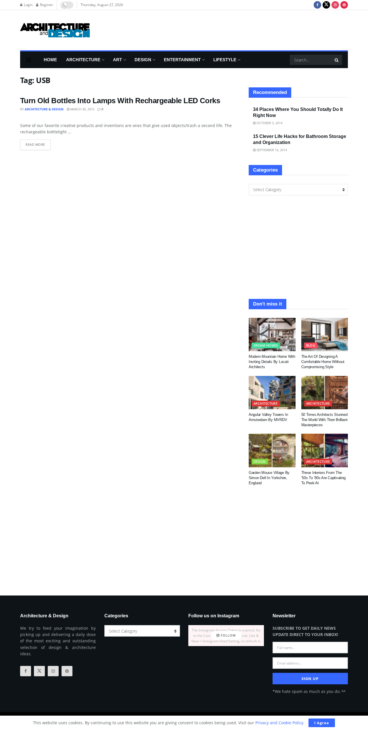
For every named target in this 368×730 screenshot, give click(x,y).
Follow (228, 635)
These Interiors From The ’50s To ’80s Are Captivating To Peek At (323, 477)
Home (50, 59)
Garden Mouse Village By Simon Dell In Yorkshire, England (269, 477)
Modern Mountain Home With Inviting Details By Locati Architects (272, 361)
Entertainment (182, 59)
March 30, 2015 (81, 109)
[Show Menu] (28, 60)
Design (143, 59)
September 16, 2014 (271, 150)
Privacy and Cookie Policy (279, 722)
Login (27, 4)
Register (46, 4)
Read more (38, 143)
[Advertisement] (243, 29)
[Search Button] (337, 60)
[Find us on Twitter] (326, 5)
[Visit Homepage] (55, 30)
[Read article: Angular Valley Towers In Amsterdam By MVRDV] (272, 392)
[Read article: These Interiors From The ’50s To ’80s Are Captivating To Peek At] (324, 450)
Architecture (83, 59)
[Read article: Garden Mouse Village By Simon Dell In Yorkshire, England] (272, 450)
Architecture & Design (44, 109)
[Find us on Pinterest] (344, 5)
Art (117, 59)
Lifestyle (224, 59)
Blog (310, 345)
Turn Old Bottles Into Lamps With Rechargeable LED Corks (120, 100)
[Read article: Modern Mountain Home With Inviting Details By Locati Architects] (272, 334)
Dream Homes (266, 345)
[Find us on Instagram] (335, 5)
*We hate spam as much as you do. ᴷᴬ (309, 691)
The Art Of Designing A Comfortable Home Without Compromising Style (322, 361)
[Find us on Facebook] (317, 5)
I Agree (321, 722)
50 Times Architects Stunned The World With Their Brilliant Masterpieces (324, 419)
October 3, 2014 (269, 123)
